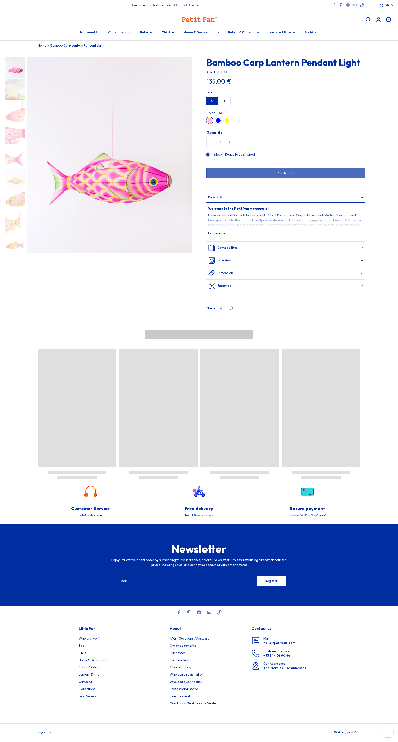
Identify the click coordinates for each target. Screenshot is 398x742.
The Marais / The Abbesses (284, 668)
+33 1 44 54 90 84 (276, 655)
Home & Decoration (93, 660)
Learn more (216, 233)
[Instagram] (348, 5)
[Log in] (378, 19)
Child (82, 653)
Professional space (184, 689)
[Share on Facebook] (221, 308)
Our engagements (183, 645)
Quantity (214, 132)
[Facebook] (334, 5)
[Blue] (218, 120)
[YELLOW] (227, 120)
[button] (285, 173)
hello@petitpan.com (279, 643)
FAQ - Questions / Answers (189, 638)
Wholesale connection (186, 682)
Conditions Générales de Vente (193, 703)
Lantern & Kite (89, 674)
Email (123, 581)
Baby (82, 645)
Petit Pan (353, 732)
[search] (368, 19)
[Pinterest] (341, 5)
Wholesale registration (187, 674)
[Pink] (209, 120)
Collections (87, 689)
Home (42, 45)
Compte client (180, 696)
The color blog (180, 667)
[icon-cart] (388, 19)
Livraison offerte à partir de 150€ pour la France (165, 5)
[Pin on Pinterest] (231, 308)
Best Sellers (87, 696)
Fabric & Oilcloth (90, 667)
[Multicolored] (236, 120)
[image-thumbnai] (15, 67)
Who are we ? (89, 638)
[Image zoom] (109, 155)
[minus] (211, 141)
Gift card (85, 682)
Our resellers (179, 660)
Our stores (178, 653)
